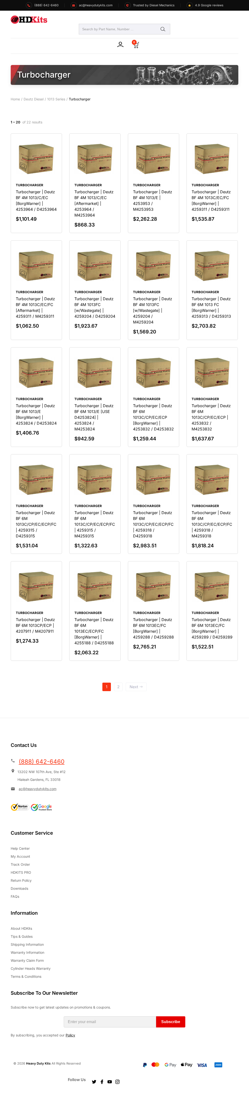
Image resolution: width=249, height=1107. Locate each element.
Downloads (19, 888)
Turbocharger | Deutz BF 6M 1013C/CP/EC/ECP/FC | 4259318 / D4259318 (153, 524)
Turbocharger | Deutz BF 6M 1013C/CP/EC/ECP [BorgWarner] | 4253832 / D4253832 (153, 417)
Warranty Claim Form (27, 960)
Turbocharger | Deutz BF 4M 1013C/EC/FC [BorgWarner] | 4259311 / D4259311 (211, 200)
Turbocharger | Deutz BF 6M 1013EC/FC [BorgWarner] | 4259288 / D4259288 (153, 628)
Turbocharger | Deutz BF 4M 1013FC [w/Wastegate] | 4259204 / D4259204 (94, 307)
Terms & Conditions (26, 976)
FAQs (15, 896)
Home (15, 99)
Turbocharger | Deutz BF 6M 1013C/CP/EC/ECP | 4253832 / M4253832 (211, 417)
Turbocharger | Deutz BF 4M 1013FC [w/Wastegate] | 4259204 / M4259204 (152, 310)
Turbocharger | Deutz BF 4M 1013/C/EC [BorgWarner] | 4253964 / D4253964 (36, 200)
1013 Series (56, 99)
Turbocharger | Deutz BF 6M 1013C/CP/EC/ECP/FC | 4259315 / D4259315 (36, 524)
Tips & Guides (22, 936)
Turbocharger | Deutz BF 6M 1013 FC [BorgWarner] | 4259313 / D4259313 (211, 307)
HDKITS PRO (21, 872)
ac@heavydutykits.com (37, 789)
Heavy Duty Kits (38, 1063)
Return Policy (21, 880)
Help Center (20, 848)
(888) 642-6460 (41, 761)
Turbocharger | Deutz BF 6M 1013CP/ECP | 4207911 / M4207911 (35, 625)
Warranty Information (27, 952)
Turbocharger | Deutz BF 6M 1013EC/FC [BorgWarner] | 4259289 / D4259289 (212, 628)
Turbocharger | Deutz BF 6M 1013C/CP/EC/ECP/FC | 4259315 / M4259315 (94, 524)
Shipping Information (27, 944)
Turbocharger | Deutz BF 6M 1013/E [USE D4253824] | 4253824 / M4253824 (94, 417)
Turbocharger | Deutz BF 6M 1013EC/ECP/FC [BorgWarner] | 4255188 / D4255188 (94, 631)
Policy (70, 1035)
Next (134, 686)
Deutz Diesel (34, 99)
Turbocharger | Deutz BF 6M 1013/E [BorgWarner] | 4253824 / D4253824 (36, 414)
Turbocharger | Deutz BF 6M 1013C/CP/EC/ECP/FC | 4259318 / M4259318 (212, 524)
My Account (20, 856)
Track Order (20, 864)
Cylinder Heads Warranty (31, 968)
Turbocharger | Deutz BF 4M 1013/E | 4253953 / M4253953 (152, 200)
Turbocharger (29, 185)
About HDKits (21, 928)
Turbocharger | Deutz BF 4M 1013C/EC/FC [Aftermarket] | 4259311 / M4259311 (35, 307)
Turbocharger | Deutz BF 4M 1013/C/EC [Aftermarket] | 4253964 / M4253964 (94, 203)
